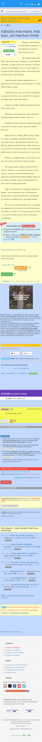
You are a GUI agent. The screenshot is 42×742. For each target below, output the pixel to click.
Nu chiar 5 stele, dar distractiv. (25, 562)
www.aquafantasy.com (21, 368)
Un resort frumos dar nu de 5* (24, 584)
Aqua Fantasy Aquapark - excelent (18, 545)
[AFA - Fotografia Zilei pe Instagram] (10, 685)
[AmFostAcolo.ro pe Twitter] (24, 685)
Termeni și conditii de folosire (17, 665)
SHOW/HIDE (36, 477)
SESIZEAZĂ (20, 268)
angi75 (25, 564)
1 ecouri (5, 281)
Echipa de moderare (13, 650)
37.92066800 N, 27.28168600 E (16, 373)
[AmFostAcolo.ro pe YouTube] (20, 685)
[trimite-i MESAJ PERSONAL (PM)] (12, 409)
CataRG (10, 573)
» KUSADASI (35, 11)
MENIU (18, 21)
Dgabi (22, 587)
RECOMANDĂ (8, 51)
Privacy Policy (11, 672)
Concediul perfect (19, 578)
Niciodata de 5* (17, 571)
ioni (15, 580)
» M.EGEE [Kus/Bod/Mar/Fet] (16, 11)
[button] (15, 421)
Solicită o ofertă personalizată (15, 613)
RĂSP (5, 421)
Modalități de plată (12, 655)
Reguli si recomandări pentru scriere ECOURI (14, 472)
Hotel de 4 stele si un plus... (22, 535)
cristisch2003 (26, 537)
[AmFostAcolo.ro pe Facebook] (15, 685)
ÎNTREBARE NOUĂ (8, 457)
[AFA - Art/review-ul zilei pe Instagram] (6, 685)
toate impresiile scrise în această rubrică (17, 596)
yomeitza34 (10, 44)
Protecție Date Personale (15, 670)
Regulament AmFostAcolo (15, 667)
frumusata (24, 555)
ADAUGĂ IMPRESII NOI (9, 448)
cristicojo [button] (4, 409)
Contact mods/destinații (14, 653)
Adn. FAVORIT (7, 274)
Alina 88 (34, 546)
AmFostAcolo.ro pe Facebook (10, 632)
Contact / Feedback (13, 648)
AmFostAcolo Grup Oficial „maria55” (16, 691)
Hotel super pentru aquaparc (24, 553)
